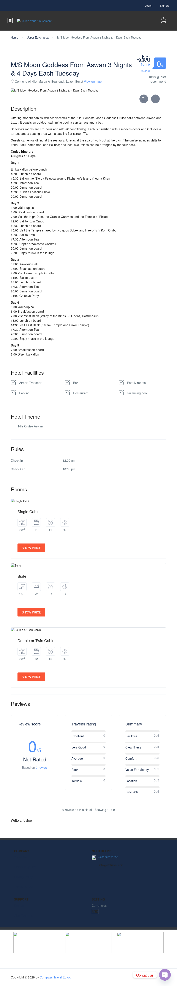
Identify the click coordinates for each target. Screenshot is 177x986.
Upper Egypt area (38, 37)
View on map (93, 81)
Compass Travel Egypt (55, 977)
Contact (19, 905)
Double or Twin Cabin (35, 640)
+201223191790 (108, 857)
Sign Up (164, 5)
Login (148, 5)
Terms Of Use (23, 887)
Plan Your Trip (23, 915)
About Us (20, 857)
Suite (21, 576)
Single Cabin (28, 511)
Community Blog (25, 867)
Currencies (99, 905)
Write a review (22, 820)
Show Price (31, 548)
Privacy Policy (23, 877)
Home (14, 37)
